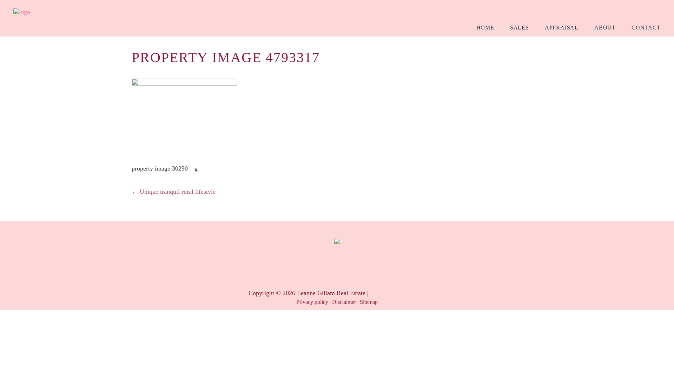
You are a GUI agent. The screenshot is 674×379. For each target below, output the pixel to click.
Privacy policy (312, 302)
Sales (519, 28)
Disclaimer (344, 302)
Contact (646, 28)
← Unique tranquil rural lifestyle (174, 191)
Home (485, 28)
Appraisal (562, 28)
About (605, 28)
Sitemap (369, 302)
